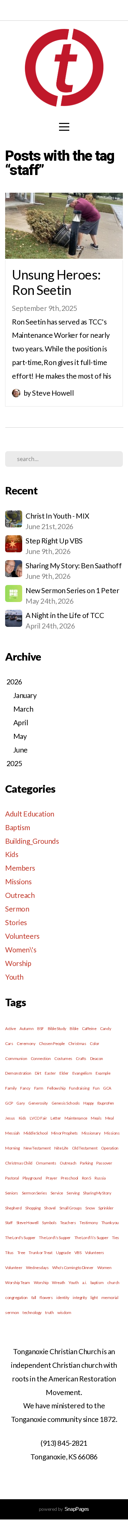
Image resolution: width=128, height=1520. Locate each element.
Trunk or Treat (40, 1252)
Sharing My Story (97, 1193)
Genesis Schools (66, 1103)
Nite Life (61, 1148)
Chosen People (52, 1043)
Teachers (68, 1222)
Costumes (63, 1058)
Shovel (49, 1207)
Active (10, 1028)
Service (57, 1193)
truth (49, 1312)
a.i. (84, 1282)
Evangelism (82, 1073)
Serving (73, 1193)
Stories (16, 922)
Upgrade (63, 1252)
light (94, 1297)
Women (104, 1267)
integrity (80, 1297)
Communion (16, 1058)
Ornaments (46, 1163)
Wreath (58, 1282)
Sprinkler (105, 1207)
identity (62, 1297)
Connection (41, 1058)
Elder (64, 1073)
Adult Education (29, 813)
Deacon (96, 1058)
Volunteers (22, 936)
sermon (12, 1312)
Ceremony (26, 1043)
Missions (18, 881)
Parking (86, 1163)
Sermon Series (34, 1193)
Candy (105, 1028)
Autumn (26, 1028)
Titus (9, 1252)
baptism (97, 1282)
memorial (109, 1297)
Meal (109, 1118)
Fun (96, 1088)
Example (103, 1073)
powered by (64, 1509)
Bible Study (57, 1028)
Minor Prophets (64, 1133)
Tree (21, 1252)
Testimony (89, 1222)
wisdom (64, 1312)
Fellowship (56, 1088)
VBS (78, 1252)
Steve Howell (27, 1222)
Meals (96, 1118)
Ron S (86, 1178)
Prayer (51, 1178)
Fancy (25, 1088)
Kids (11, 854)
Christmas (77, 1043)
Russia (100, 1178)
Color (94, 1043)
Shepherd (13, 1207)
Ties (115, 1237)
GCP (9, 1103)
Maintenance (76, 1118)
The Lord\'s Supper (54, 1237)
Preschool (69, 1178)
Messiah (12, 1133)
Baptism (17, 827)
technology (32, 1312)
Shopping (33, 1207)
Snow (90, 1207)
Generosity (38, 1103)
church (113, 1282)
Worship (18, 963)
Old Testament (85, 1148)
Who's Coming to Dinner (73, 1267)
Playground (32, 1178)
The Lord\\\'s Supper (91, 1237)
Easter (50, 1073)
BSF (40, 1028)
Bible (74, 1028)
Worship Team (17, 1282)
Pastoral (12, 1178)
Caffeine (89, 1028)
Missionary (91, 1133)
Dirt (38, 1073)
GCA (107, 1088)
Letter (56, 1118)
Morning (12, 1148)
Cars (9, 1043)
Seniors (11, 1193)
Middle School (36, 1133)
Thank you (110, 1222)
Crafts (81, 1058)
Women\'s (21, 949)
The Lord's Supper (20, 1237)
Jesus (10, 1118)
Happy (88, 1103)
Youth (14, 976)
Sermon (17, 908)
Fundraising (79, 1088)
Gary (20, 1103)
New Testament (37, 1148)
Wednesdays (37, 1267)
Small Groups (70, 1207)
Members (20, 868)
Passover (104, 1163)
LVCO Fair (38, 1118)
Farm (38, 1088)
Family (10, 1088)
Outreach (20, 895)
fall (33, 1297)
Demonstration (18, 1073)
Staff (9, 1222)
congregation (16, 1297)
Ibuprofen (105, 1103)
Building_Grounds (32, 841)
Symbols (49, 1222)
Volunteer (13, 1267)
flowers (46, 1297)
